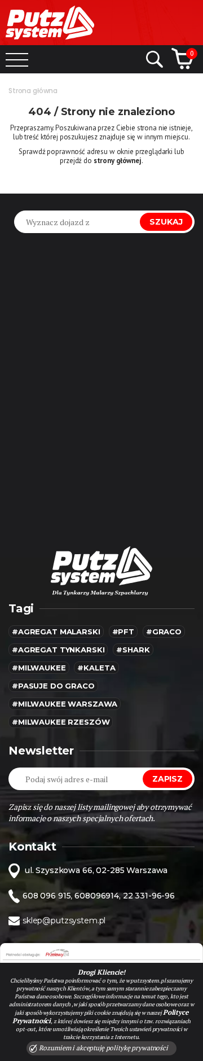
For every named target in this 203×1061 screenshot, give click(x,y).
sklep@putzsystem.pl (64, 920)
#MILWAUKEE (39, 667)
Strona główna (33, 90)
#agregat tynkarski (58, 649)
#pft (123, 631)
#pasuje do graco (53, 685)
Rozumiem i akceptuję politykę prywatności (102, 1048)
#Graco (164, 631)
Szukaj (166, 222)
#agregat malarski (56, 631)
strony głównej (118, 160)
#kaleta (96, 667)
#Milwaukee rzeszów (60, 721)
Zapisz (167, 779)
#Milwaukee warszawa (64, 703)
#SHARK (132, 649)
